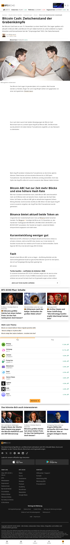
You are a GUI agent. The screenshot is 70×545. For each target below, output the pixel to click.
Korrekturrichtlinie (7, 500)
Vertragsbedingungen (14, 509)
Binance (42, 218)
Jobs (2, 478)
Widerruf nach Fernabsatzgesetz (30, 512)
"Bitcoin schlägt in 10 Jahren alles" (11, 330)
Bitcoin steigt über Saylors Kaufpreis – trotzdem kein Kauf (18, 333)
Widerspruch (46, 512)
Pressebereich (41, 484)
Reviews (21, 481)
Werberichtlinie (6, 497)
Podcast (21, 484)
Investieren (22, 478)
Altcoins (36, 15)
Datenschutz (5, 486)
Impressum (5, 483)
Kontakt (38, 476)
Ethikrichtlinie (5, 494)
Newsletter (22, 492)
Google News (23, 495)
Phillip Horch (12, 34)
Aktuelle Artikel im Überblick (15, 15)
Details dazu (28, 91)
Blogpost (21, 220)
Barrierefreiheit (6, 489)
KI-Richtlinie (5, 502)
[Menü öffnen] (68, 5)
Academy (22, 487)
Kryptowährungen (28, 15)
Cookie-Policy (37, 509)
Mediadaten (5, 480)
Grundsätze (5, 491)
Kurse (21, 476)
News (20, 473)
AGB (31, 516)
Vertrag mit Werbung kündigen (53, 509)
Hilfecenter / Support (43, 473)
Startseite (4, 15)
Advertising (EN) (41, 478)
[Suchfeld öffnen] (65, 5)
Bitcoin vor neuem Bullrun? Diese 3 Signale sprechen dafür (18, 328)
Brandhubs (22, 489)
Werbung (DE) (40, 481)
